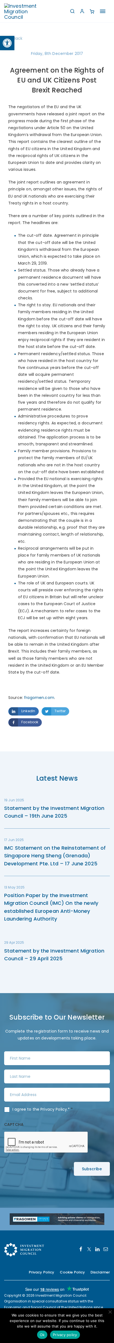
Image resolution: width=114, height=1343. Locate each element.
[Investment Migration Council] (25, 11)
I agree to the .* (42, 1109)
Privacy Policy (53, 1109)
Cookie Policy (72, 1272)
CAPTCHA (14, 1124)
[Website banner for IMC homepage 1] (57, 1219)
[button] (7, 43)
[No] (110, 1312)
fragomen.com (39, 697)
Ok (42, 1335)
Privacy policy (65, 1335)
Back (18, 38)
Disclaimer (100, 1272)
